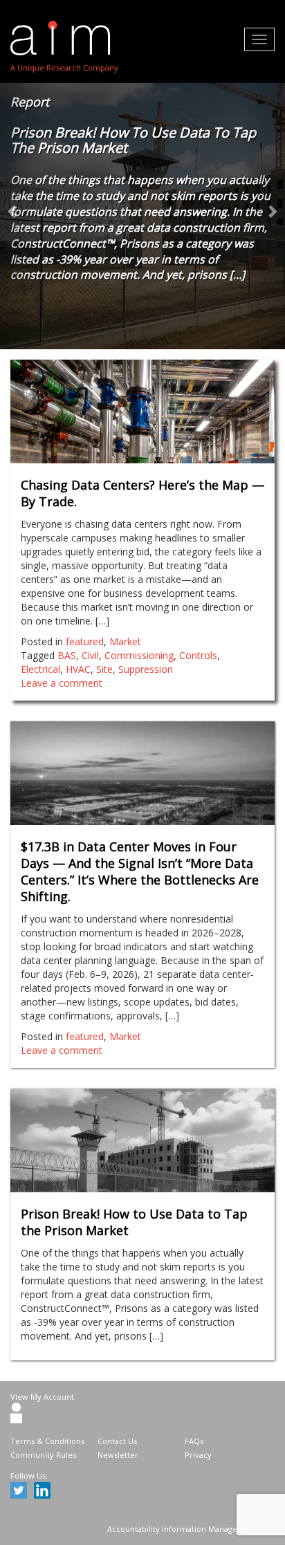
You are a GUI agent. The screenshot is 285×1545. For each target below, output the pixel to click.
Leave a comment (61, 683)
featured (85, 641)
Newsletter (118, 1455)
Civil (90, 655)
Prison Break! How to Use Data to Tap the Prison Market (133, 140)
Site (104, 669)
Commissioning (139, 655)
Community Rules (43, 1455)
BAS (66, 655)
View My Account (42, 1396)
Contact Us (117, 1441)
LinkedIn (44, 1492)
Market (125, 641)
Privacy (198, 1455)
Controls (198, 655)
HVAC (78, 669)
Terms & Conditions (47, 1441)
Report (29, 101)
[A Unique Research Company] (64, 38)
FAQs (194, 1441)
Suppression (145, 669)
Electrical (40, 669)
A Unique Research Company (64, 67)
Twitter (20, 1492)
